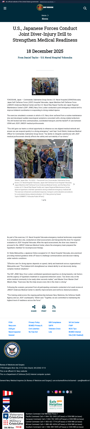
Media (44, 15)
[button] (48, 2)
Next (74, 184)
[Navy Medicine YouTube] (59, 392)
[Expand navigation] (5, 8)
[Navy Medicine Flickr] (67, 392)
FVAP (71, 326)
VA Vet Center (74, 322)
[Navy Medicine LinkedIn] (63, 392)
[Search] (85, 8)
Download (40, 92)
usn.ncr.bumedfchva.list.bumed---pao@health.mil (71, 380)
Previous (14, 184)
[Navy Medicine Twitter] (52, 392)
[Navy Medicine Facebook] (48, 392)
